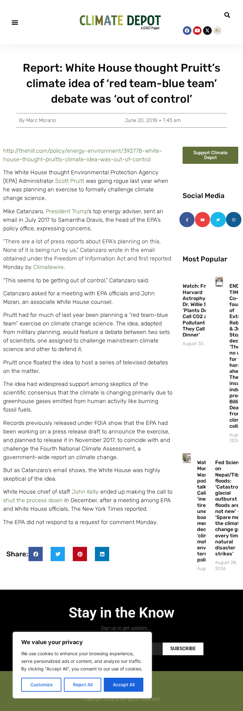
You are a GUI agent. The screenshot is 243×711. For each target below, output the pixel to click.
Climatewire (48, 267)
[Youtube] (197, 30)
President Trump (67, 211)
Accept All (123, 684)
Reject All (82, 684)
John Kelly (85, 491)
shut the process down (33, 500)
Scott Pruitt (69, 180)
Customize (41, 684)
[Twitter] (218, 219)
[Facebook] (187, 30)
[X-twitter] (207, 30)
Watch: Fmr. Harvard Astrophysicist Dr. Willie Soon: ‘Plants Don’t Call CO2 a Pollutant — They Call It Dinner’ (201, 310)
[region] (82, 665)
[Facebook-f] (187, 219)
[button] (14, 22)
